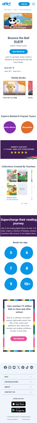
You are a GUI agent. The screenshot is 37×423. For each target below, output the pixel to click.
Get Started (19, 338)
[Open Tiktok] (27, 367)
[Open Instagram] (9, 367)
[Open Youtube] (14, 367)
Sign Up (24, 4)
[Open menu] (33, 4)
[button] (17, 187)
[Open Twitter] (18, 367)
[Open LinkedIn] (31, 367)
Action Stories (7, 9)
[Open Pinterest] (22, 367)
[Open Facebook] (5, 367)
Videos (15, 9)
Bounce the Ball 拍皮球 (25, 9)
